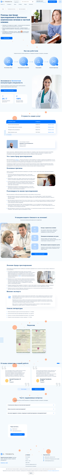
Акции (25, 4)
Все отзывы (23, 389)
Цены (15, 4)
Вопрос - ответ (28, 460)
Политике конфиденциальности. (53, 470)
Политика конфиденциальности (31, 464)
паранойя (17, 159)
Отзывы (20, 4)
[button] (58, 363)
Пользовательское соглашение (31, 466)
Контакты (31, 4)
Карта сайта (28, 462)
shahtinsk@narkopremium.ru (16, 430)
